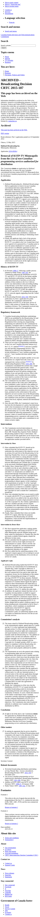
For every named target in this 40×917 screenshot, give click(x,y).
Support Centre (10, 865)
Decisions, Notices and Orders (15, 75)
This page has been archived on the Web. (14, 130)
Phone (7, 57)
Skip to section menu (11, 6)
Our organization (10, 848)
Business (8, 62)
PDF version (5, 133)
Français (11, 22)
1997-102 (25, 272)
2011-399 (29, 364)
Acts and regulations (11, 853)
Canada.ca (8, 10)
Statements (8, 877)
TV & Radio (9, 60)
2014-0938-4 (13, 151)
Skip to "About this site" (13, 4)
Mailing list (8, 894)
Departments (9, 13)
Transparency (9, 840)
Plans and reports (10, 851)
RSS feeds (8, 896)
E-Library (8, 849)
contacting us (12, 121)
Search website (6, 45)
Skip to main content (11, 2)
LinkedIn (8, 892)
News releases (9, 873)
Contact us (8, 863)
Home (7, 71)
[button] (11, 31)
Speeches (8, 875)
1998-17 (15, 271)
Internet (7, 58)
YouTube (8, 891)
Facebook (8, 887)
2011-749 (25, 297)
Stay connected (10, 885)
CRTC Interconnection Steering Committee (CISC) (21, 855)
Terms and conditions (12, 838)
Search (4, 48)
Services (7, 12)
